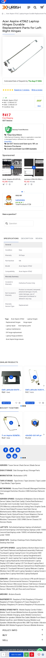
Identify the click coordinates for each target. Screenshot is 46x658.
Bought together (9, 408)
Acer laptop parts (24, 326)
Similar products (9, 362)
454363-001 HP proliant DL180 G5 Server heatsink (35, 435)
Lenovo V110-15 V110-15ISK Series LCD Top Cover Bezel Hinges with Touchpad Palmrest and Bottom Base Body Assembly (34, 179)
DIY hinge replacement (14, 332)
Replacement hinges (13, 322)
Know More (8, 141)
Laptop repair (10, 326)
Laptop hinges (32, 319)
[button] (22, 191)
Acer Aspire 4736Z (17, 319)
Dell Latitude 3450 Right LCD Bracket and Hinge (35, 390)
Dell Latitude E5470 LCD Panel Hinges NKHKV (12, 390)
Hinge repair (27, 322)
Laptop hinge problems (14, 336)
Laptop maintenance (13, 329)
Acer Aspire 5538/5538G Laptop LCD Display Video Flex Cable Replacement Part (12, 435)
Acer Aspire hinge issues (15, 339)
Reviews (40, 238)
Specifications (11, 238)
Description (27, 238)
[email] (6, 223)
